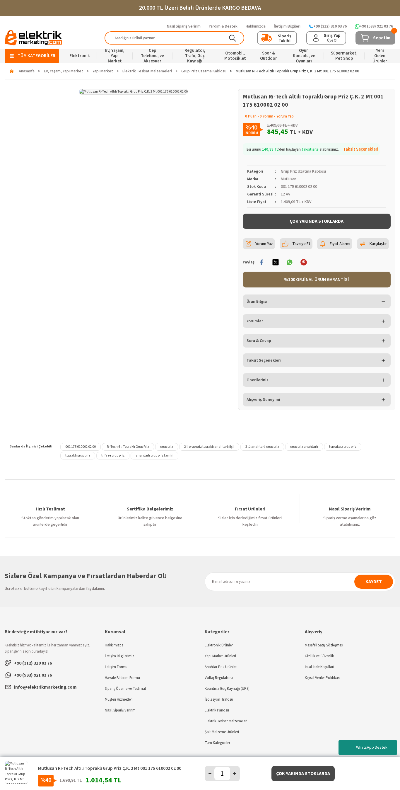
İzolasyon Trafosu (219, 699)
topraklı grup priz (77, 455)
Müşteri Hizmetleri (119, 699)
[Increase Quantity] (234, 773)
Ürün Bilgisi (257, 301)
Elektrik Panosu (217, 710)
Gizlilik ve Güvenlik (319, 656)
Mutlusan (288, 179)
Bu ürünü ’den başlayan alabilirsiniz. (312, 149)
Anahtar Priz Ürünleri (221, 667)
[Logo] (33, 37)
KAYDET (373, 581)
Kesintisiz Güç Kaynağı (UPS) (227, 688)
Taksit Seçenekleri (264, 360)
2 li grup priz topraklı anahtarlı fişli (209, 446)
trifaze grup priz (112, 455)
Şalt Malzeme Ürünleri (222, 732)
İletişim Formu (116, 667)
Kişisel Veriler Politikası (322, 677)
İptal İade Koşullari (319, 667)
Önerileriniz (258, 380)
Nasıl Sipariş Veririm (120, 710)
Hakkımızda (114, 645)
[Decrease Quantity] (210, 773)
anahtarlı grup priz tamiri (154, 455)
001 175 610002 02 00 (80, 446)
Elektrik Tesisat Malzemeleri (226, 721)
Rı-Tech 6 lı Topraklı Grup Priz (128, 446)
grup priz (166, 446)
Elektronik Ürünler (219, 645)
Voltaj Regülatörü (219, 677)
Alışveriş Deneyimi (263, 400)
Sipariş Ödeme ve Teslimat (125, 688)
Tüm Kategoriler (217, 742)
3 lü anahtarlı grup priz (262, 446)
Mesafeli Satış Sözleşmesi (324, 645)
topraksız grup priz (342, 446)
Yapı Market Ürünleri (220, 656)
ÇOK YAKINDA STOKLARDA (316, 221)
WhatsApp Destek (371, 747)
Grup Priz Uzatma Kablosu (303, 171)
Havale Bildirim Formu (122, 677)
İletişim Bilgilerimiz (119, 656)
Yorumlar (255, 321)
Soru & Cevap (259, 341)
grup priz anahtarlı (304, 446)
